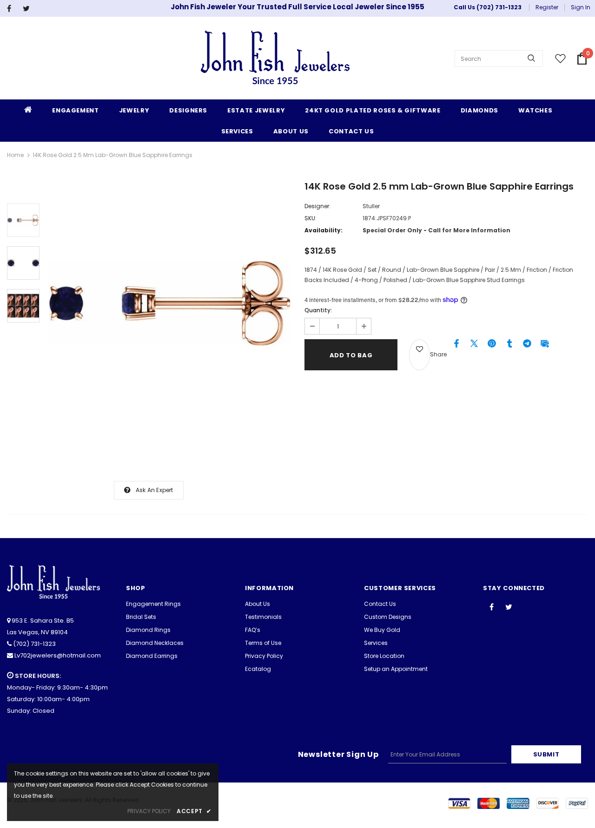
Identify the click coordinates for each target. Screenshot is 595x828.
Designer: (317, 206)
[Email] (545, 345)
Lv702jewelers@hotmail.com (57, 655)
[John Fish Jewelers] (275, 58)
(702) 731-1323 (34, 643)
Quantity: (318, 310)
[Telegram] (527, 345)
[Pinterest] (492, 345)
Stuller (371, 206)
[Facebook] (13, 8)
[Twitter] (28, 8)
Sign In (580, 7)
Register (547, 7)
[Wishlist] (419, 354)
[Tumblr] (509, 345)
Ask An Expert (154, 490)
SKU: (310, 218)
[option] (170, 303)
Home (15, 155)
